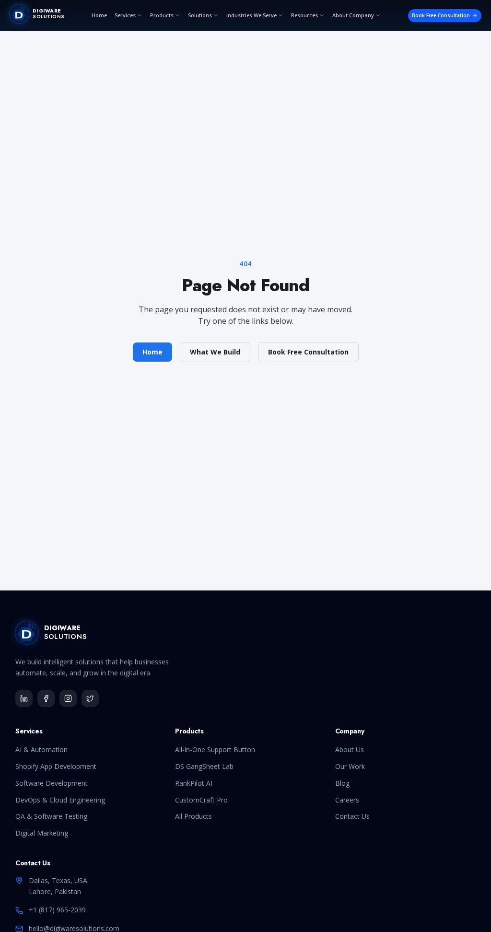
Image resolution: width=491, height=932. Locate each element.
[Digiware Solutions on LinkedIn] (24, 698)
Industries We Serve (251, 15)
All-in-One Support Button (215, 749)
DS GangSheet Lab (204, 766)
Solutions (200, 15)
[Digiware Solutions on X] (90, 698)
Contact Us (352, 816)
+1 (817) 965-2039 (57, 909)
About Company (353, 15)
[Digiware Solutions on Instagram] (68, 698)
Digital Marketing (41, 833)
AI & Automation (41, 749)
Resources (304, 15)
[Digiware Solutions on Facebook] (46, 698)
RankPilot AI (193, 783)
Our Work (350, 766)
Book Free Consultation (441, 15)
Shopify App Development (55, 766)
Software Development (51, 783)
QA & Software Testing (51, 816)
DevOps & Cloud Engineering (60, 799)
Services (125, 15)
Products (162, 15)
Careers (347, 799)
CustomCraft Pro (201, 799)
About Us (349, 749)
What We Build (215, 351)
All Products (193, 816)
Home (99, 15)
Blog (342, 783)
